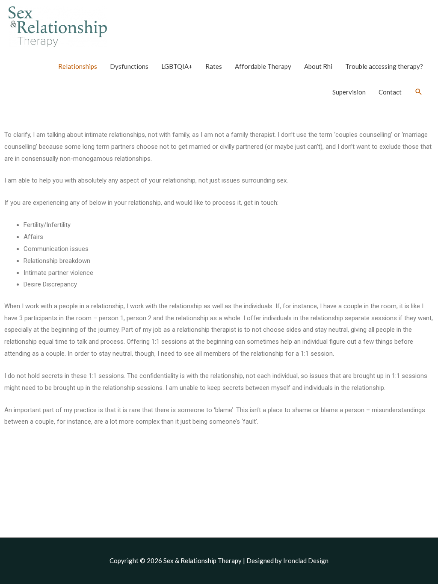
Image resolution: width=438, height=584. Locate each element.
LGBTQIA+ (176, 66)
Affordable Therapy (263, 66)
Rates (213, 66)
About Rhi (318, 66)
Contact (390, 92)
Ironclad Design (305, 560)
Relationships (77, 66)
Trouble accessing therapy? (384, 66)
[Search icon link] (418, 92)
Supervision (349, 92)
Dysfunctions (129, 66)
